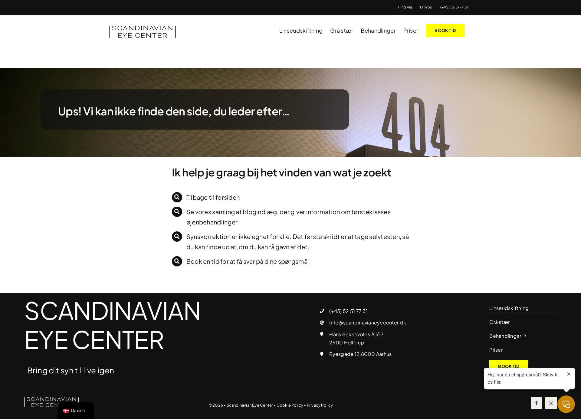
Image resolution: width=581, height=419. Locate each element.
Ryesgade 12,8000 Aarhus (360, 354)
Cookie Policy (290, 405)
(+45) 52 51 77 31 (348, 311)
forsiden (227, 197)
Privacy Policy (320, 405)
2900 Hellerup (346, 342)
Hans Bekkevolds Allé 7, (357, 334)
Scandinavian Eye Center (250, 405)
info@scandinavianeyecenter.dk (367, 322)
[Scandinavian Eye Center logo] (51, 399)
